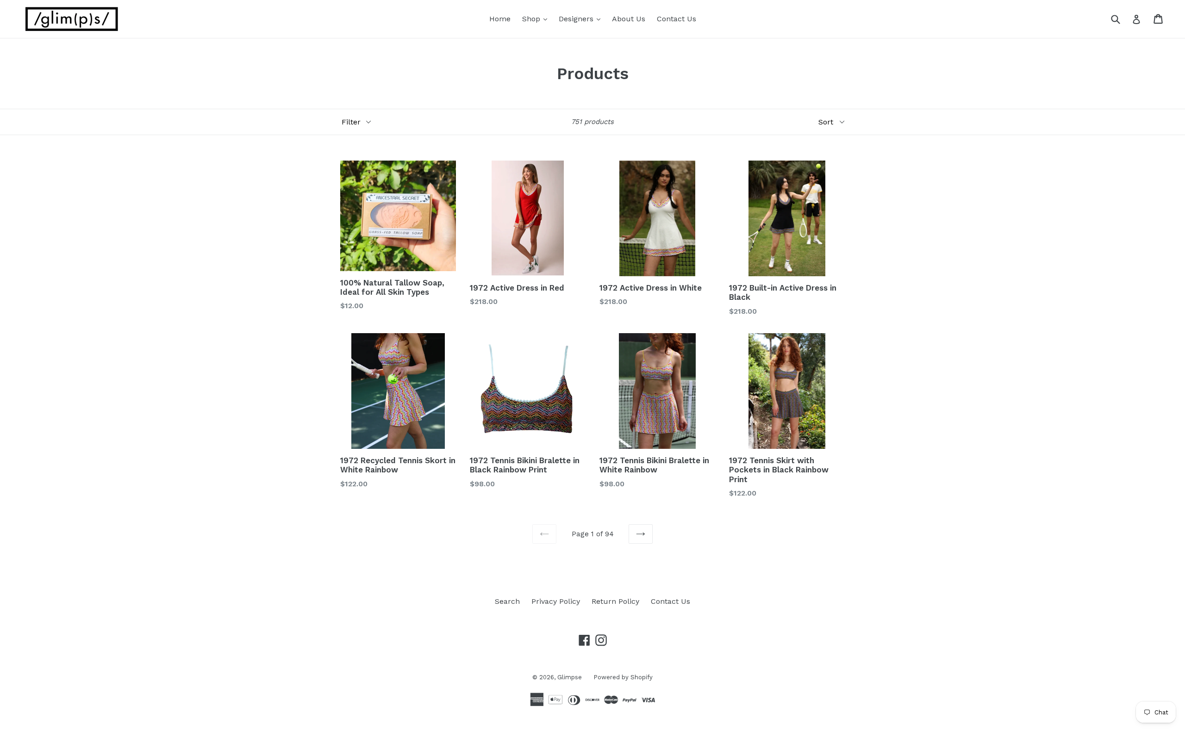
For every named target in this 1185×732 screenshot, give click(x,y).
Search (507, 601)
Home (500, 18)
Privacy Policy (555, 601)
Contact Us (676, 18)
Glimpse (569, 677)
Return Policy (615, 601)
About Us (628, 18)
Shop (537, 18)
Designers (582, 18)
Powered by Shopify (623, 677)
